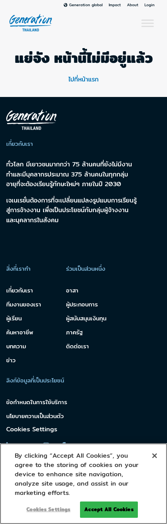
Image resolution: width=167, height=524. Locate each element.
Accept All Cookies (108, 509)
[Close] (154, 455)
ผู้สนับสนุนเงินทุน (86, 318)
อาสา (72, 290)
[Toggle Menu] (147, 23)
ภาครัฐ (74, 332)
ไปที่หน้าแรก (83, 79)
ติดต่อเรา (77, 346)
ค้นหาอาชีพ (19, 332)
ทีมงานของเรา (23, 304)
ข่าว (11, 360)
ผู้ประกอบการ (82, 304)
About (132, 5)
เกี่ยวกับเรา (19, 290)
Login (149, 5)
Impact (115, 5)
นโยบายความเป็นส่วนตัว (35, 416)
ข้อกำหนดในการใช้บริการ (36, 402)
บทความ (16, 346)
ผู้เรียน (14, 318)
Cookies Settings (31, 429)
